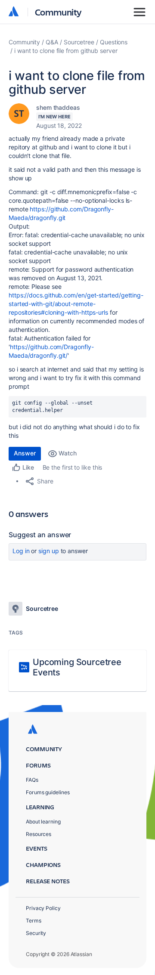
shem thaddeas (58, 107)
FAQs (32, 780)
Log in (21, 550)
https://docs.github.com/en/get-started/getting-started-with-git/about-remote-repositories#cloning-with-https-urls (76, 303)
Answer (25, 453)
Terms (33, 920)
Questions (113, 42)
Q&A (52, 42)
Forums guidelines (48, 792)
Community (58, 12)
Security (36, 933)
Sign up (48, 550)
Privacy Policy (43, 908)
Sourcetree (79, 42)
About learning (43, 821)
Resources (38, 834)
